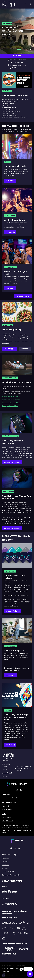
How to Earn (6, 806)
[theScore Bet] (9, 954)
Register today (12, 611)
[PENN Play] (9, 904)
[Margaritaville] (5, 933)
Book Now (17, 55)
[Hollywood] (9, 918)
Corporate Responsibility (11, 875)
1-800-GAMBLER (15, 830)
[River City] (20, 933)
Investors (5, 865)
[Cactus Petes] (18, 928)
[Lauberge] (24, 923)
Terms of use (5, 971)
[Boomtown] (12, 928)
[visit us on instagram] (17, 790)
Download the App (11, 528)
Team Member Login (10, 855)
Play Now (11, 745)
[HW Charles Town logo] (8, 4)
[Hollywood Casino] (9, 949)
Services (5, 776)
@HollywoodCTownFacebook (11, 396)
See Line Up (10, 232)
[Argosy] (5, 928)
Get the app (10, 349)
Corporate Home (8, 871)
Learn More (10, 180)
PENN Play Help (8, 817)
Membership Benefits (10, 798)
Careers (5, 761)
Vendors (5, 868)
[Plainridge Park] (13, 933)
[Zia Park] (26, 933)
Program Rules (7, 821)
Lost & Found (7, 773)
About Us (5, 858)
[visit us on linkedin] (19, 849)
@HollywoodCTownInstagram (11, 400)
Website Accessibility (8, 968)
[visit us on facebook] (13, 790)
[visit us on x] (21, 790)
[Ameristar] (9, 923)
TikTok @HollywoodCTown (10, 406)
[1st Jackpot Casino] (3, 938)
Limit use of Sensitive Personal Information (14, 975)
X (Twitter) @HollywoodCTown (11, 403)
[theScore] (9, 892)
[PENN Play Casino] (23, 949)
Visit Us (5, 770)
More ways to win (23, 296)
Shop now (11, 675)
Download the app (11, 462)
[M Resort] (24, 928)
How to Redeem (8, 809)
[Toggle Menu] (30, 4)
